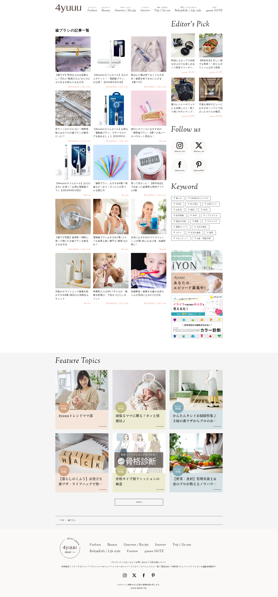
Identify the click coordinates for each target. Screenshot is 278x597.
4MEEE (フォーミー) (181, 566)
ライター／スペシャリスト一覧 (145, 566)
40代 (205, 210)
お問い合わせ (141, 562)
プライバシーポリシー (100, 566)
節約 (192, 210)
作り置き (194, 204)
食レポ (179, 198)
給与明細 (180, 215)
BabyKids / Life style (105, 551)
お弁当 (179, 210)
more (139, 502)
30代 (195, 215)
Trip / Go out (181, 545)
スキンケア (212, 221)
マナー (179, 233)
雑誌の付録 (181, 221)
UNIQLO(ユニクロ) (199, 198)
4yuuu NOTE (154, 551)
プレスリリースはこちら (122, 562)
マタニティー (182, 238)
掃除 (197, 221)
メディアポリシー (80, 566)
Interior (160, 545)
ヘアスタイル (212, 215)
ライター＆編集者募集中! (204, 566)
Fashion (95, 545)
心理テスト (212, 204)
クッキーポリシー (120, 566)
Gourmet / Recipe (136, 545)
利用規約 (65, 566)
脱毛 (211, 233)
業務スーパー (182, 227)
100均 (178, 204)
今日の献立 (202, 227)
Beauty (112, 545)
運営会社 (165, 566)
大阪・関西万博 (204, 238)
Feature (132, 551)
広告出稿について (158, 562)
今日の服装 (195, 233)
